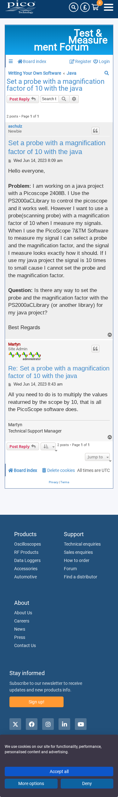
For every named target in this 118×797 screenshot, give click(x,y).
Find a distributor (80, 576)
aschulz (15, 126)
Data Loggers (27, 560)
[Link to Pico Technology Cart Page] (95, 7)
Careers (21, 620)
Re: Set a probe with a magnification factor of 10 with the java (59, 372)
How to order (76, 560)
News (19, 629)
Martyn (14, 344)
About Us (23, 612)
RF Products (26, 552)
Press (19, 637)
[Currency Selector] (85, 7)
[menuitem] (101, 61)
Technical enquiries (82, 544)
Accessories (25, 568)
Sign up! (36, 701)
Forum (70, 568)
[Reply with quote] (96, 131)
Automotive (25, 576)
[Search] (73, 7)
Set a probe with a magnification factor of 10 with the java (55, 85)
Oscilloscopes (27, 544)
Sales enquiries (78, 552)
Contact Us (25, 645)
